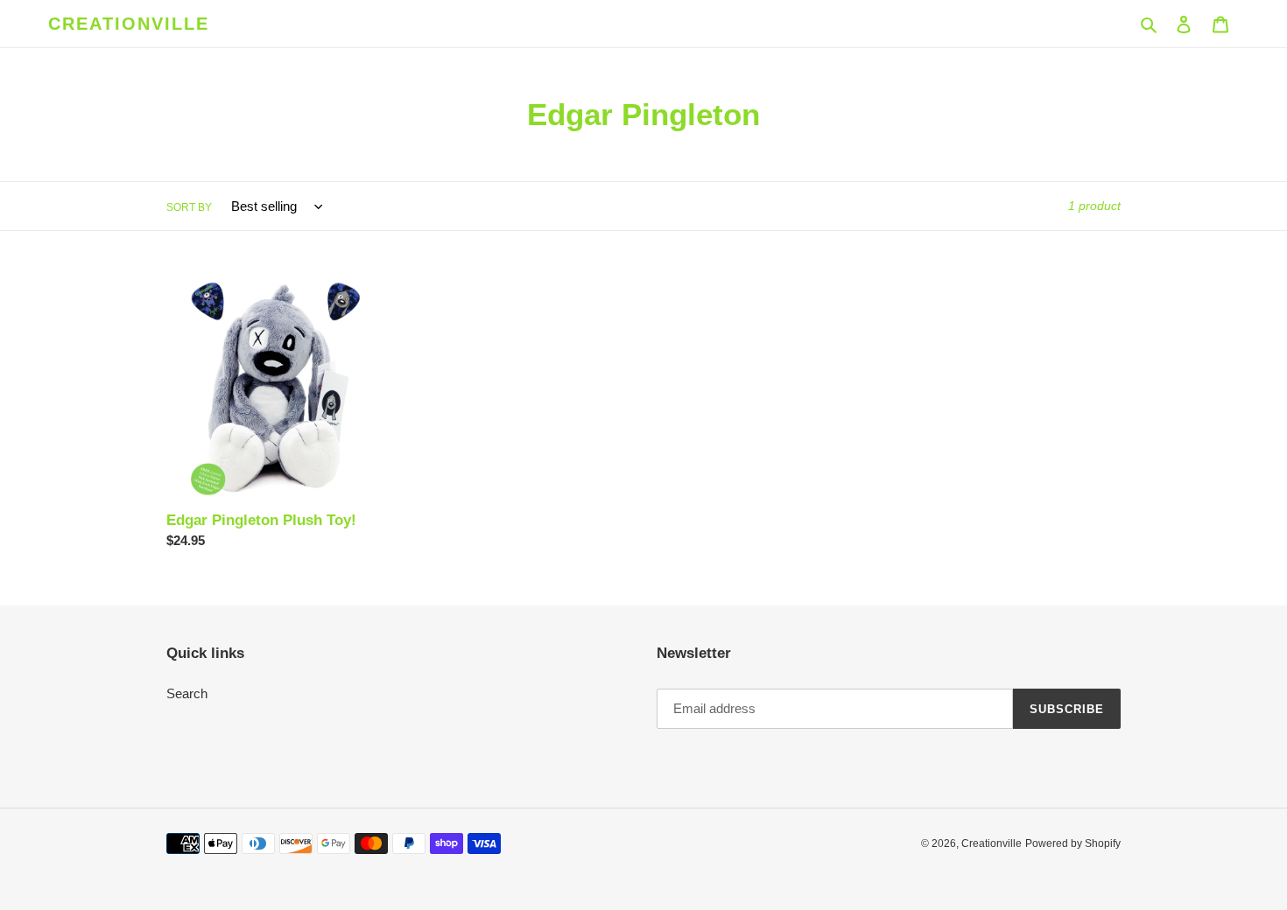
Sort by (189, 207)
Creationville (128, 23)
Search (186, 693)
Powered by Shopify (1073, 843)
